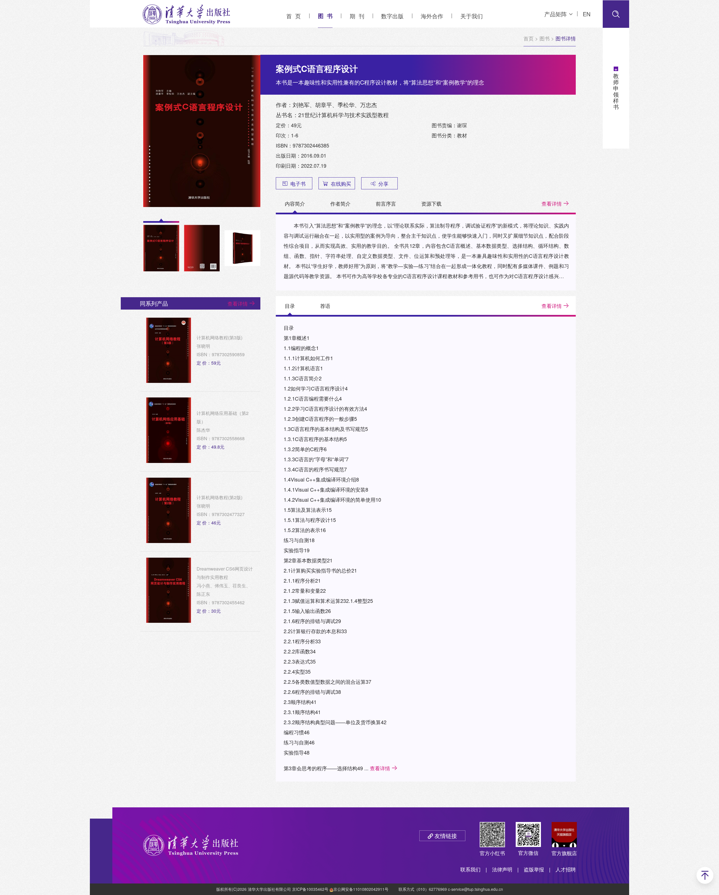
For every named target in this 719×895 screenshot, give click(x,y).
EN (586, 14)
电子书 (298, 183)
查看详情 (551, 203)
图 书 (325, 16)
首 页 (293, 16)
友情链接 (445, 836)
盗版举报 (534, 869)
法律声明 (502, 869)
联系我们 (470, 869)
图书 (545, 38)
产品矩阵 (555, 14)
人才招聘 (566, 869)
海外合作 (432, 16)
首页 (529, 38)
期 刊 (357, 16)
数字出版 (392, 16)
